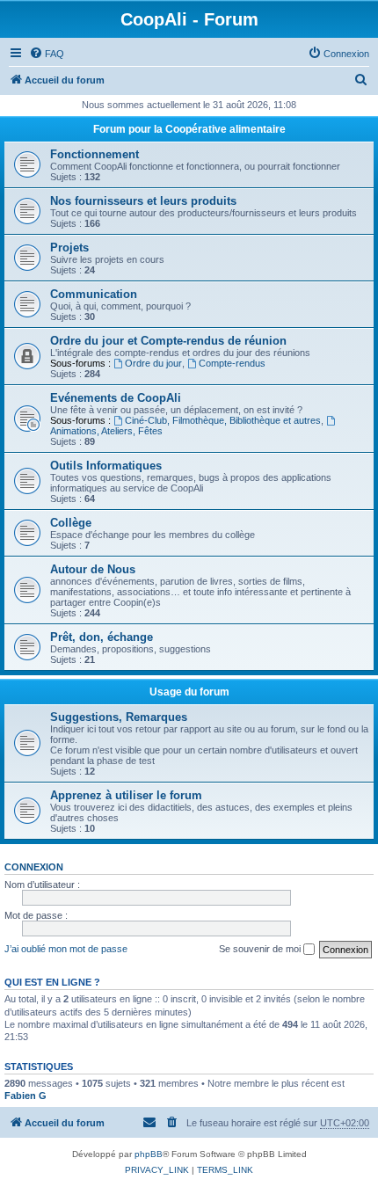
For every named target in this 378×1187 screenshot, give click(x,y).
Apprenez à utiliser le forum (126, 795)
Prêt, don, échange (101, 637)
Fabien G (25, 1095)
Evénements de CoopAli (115, 397)
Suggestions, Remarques (118, 717)
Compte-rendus (232, 363)
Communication (93, 294)
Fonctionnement (94, 154)
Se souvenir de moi (261, 948)
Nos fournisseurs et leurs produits (143, 201)
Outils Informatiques (106, 465)
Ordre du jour (153, 363)
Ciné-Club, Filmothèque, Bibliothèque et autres (223, 420)
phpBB (148, 1154)
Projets (69, 247)
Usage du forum (189, 692)
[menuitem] (46, 53)
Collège (70, 522)
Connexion (33, 867)
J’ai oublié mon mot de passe (65, 948)
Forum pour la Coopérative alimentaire (189, 129)
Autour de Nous (92, 569)
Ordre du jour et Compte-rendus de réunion (168, 340)
